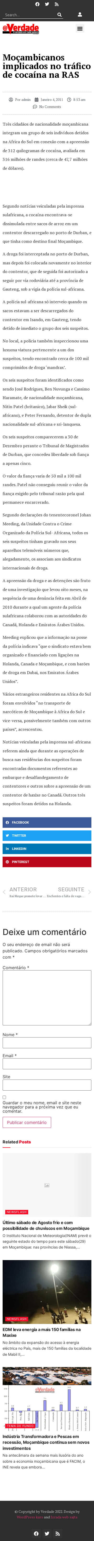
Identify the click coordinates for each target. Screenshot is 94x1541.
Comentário (16, 967)
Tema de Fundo (20, 1426)
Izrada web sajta (64, 1516)
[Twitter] (47, 4)
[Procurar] (59, 14)
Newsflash (17, 1212)
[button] (80, 28)
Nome (10, 1035)
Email (10, 1056)
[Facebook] (37, 4)
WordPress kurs (30, 1516)
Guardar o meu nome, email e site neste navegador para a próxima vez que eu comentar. (42, 1107)
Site (6, 1077)
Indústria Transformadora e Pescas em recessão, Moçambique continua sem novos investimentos (46, 1442)
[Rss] (56, 4)
